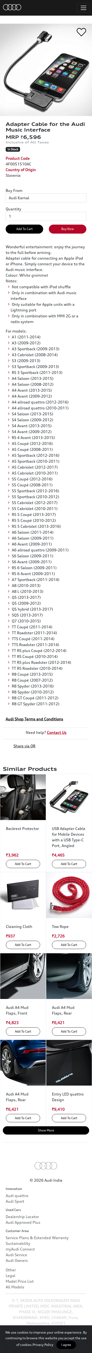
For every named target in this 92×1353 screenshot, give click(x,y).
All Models (15, 1287)
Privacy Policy (43, 1345)
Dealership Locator (22, 1216)
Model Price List (20, 1281)
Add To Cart (24, 229)
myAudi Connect (20, 1249)
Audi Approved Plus (23, 1222)
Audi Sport (15, 1201)
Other (11, 1270)
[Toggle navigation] (83, 8)
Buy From (14, 190)
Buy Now (67, 229)
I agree (66, 1345)
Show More (46, 1130)
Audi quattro (17, 1195)
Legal (10, 1275)
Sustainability (18, 1243)
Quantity (13, 209)
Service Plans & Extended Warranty (37, 1237)
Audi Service (16, 1254)
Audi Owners (17, 1260)
